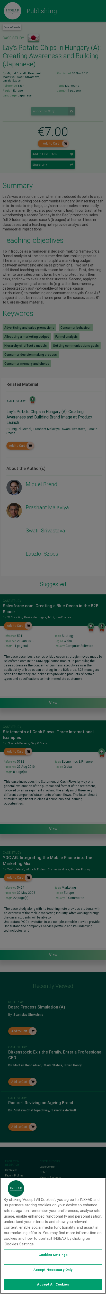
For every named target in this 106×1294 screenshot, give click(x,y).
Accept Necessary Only (53, 1270)
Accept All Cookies (53, 1284)
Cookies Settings (53, 1255)
